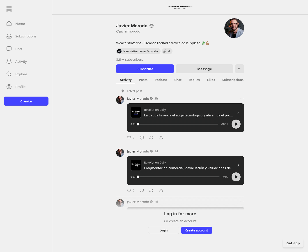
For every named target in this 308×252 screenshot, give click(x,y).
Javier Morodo (138, 98)
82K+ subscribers (129, 59)
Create (26, 101)
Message (204, 69)
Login (164, 230)
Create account (196, 230)
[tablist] (185, 79)
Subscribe (145, 69)
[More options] (242, 98)
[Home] (9, 9)
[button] (26, 23)
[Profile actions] (239, 68)
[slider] (178, 124)
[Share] (161, 137)
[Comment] (142, 137)
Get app (293, 243)
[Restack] (151, 137)
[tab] (125, 79)
